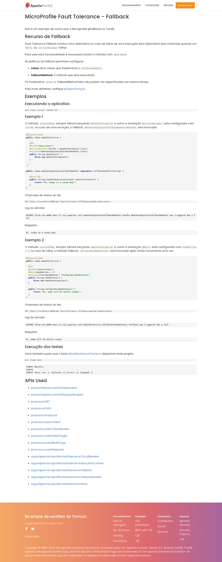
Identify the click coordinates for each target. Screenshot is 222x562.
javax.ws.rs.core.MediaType (48, 443)
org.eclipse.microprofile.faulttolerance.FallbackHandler (66, 477)
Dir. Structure (121, 530)
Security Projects (185, 532)
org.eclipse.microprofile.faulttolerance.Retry (59, 484)
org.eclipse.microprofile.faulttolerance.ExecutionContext (67, 463)
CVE (182, 539)
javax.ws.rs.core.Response (47, 449)
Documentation (131, 5)
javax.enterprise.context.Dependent (54, 388)
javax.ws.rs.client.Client (45, 422)
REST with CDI (143, 530)
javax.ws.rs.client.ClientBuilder (50, 429)
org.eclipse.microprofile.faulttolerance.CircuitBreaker (65, 456)
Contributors (166, 521)
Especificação (76, 89)
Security (168, 5)
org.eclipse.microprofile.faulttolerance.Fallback (61, 470)
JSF (137, 541)
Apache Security (185, 523)
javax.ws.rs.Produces (44, 415)
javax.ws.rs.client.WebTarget (49, 436)
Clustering (120, 541)
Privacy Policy (32, 536)
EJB (137, 535)
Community (152, 5)
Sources (163, 531)
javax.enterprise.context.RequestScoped (57, 394)
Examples (140, 516)
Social (161, 526)
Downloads (185, 5)
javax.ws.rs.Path (41, 408)
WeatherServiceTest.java (85, 354)
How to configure (119, 523)
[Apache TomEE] (39, 5)
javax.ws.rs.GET (40, 401)
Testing (118, 535)
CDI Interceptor (142, 523)
